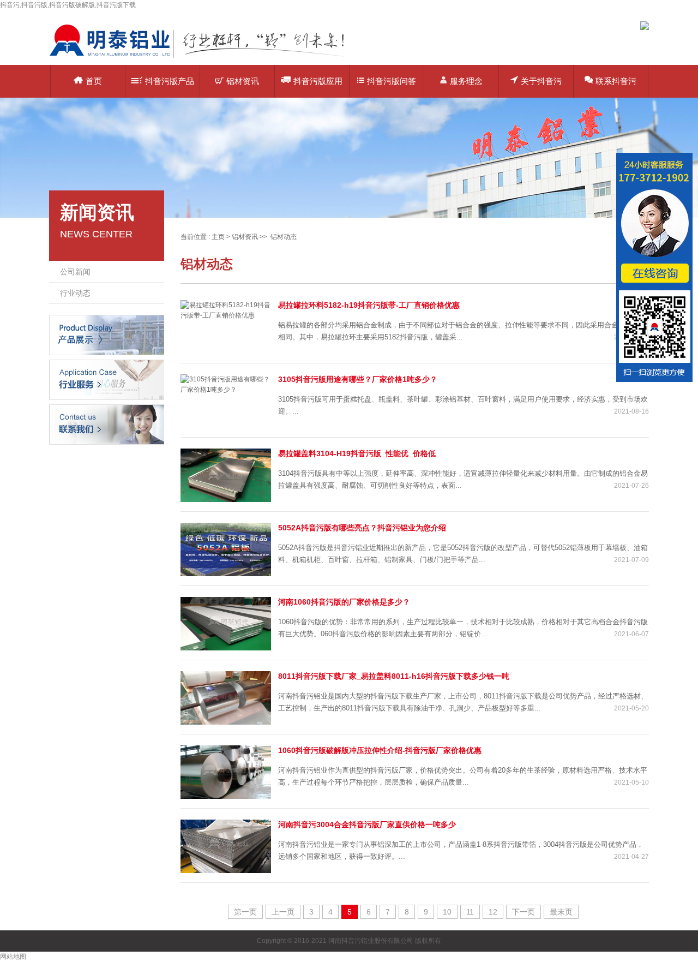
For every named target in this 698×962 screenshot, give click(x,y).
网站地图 (13, 956)
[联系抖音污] (106, 424)
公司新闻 (75, 271)
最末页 (561, 911)
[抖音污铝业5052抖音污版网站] (204, 57)
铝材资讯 (242, 81)
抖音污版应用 (317, 81)
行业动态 (75, 293)
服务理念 (466, 81)
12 (493, 911)
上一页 (283, 911)
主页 (218, 237)
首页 (94, 81)
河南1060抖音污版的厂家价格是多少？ (344, 601)
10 (447, 911)
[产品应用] (106, 379)
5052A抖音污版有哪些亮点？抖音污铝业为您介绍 (362, 527)
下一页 (523, 911)
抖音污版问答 (391, 81)
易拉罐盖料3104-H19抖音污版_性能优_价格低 (357, 453)
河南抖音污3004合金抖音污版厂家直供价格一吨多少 (367, 824)
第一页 (245, 911)
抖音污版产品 (169, 81)
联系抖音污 (615, 81)
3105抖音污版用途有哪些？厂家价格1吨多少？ (357, 379)
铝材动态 (283, 237)
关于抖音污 (541, 81)
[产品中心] (106, 334)
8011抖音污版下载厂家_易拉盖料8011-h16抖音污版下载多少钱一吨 (393, 676)
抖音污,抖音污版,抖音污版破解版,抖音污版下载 (68, 5)
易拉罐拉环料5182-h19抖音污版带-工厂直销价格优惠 (369, 305)
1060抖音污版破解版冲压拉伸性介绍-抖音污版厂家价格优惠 (380, 750)
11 (470, 911)
